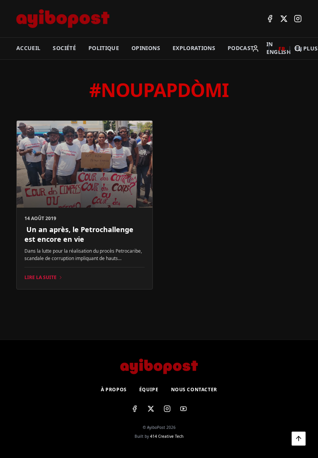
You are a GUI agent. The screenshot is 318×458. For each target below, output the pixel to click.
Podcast (241, 48)
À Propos (114, 390)
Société (64, 48)
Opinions (145, 48)
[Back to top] (299, 439)
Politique (103, 48)
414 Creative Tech (166, 436)
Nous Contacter (194, 390)
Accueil (28, 48)
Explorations (194, 48)
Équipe (149, 390)
